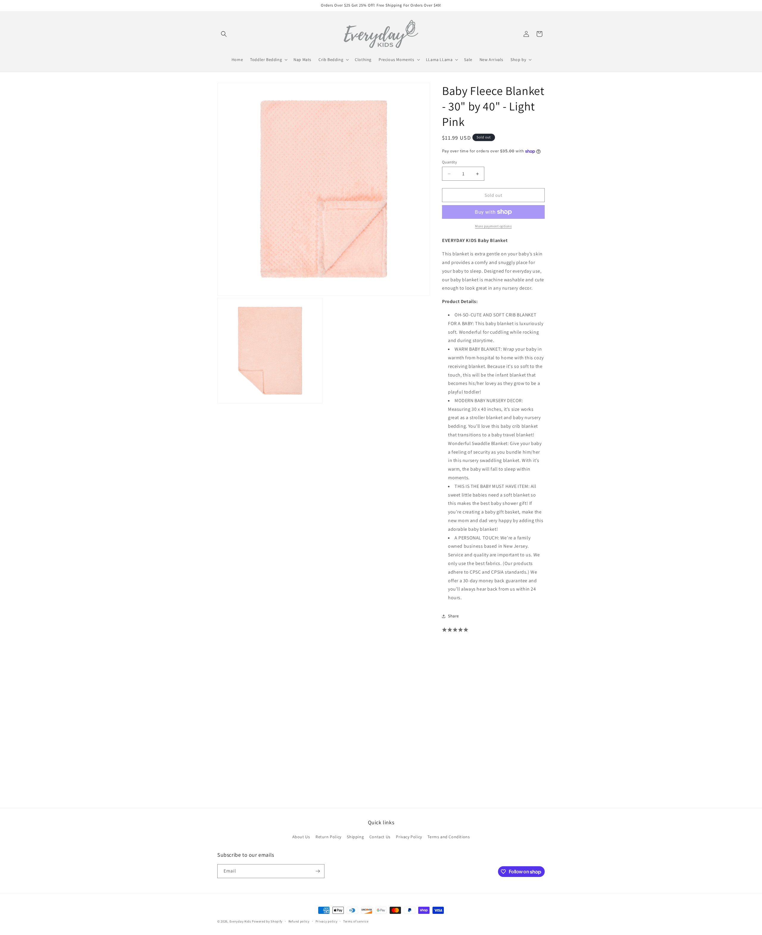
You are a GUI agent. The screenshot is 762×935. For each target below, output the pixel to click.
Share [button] (453, 616)
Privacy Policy (409, 836)
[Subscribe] (317, 871)
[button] (223, 33)
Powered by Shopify (267, 921)
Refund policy (299, 921)
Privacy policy (327, 921)
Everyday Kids (240, 921)
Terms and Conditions (448, 836)
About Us (301, 836)
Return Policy (328, 836)
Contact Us (380, 836)
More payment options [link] (493, 226)
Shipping (355, 836)
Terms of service (355, 921)
